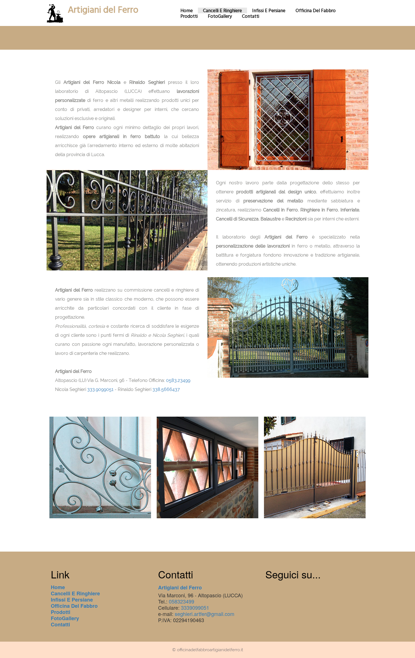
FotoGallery (220, 16)
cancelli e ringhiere (222, 10)
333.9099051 (100, 389)
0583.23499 (178, 380)
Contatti (60, 624)
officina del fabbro (316, 10)
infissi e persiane (268, 10)
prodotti (189, 16)
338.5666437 (166, 389)
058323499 (181, 601)
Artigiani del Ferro (103, 9)
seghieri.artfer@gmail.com (204, 613)
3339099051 (195, 607)
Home (58, 587)
